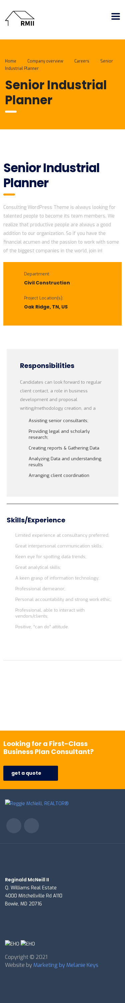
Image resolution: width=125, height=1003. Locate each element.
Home (10, 61)
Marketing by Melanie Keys (65, 965)
